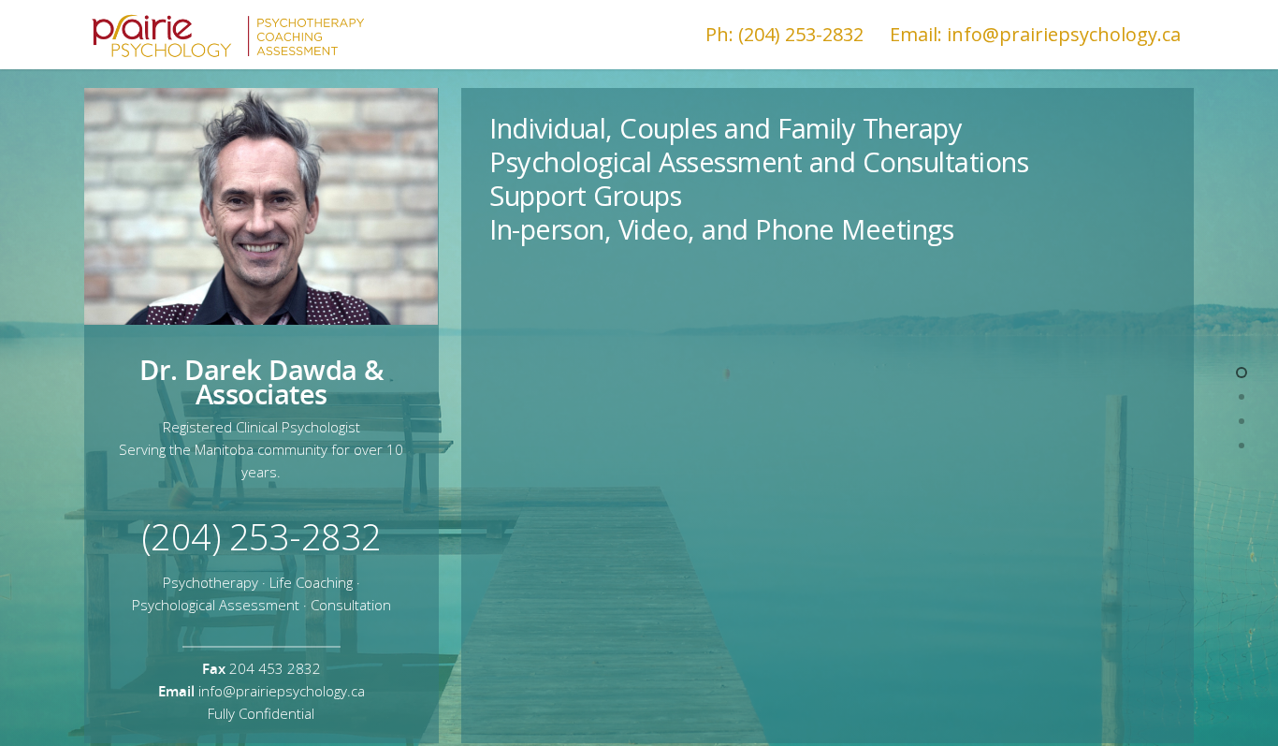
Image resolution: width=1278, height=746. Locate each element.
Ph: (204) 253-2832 (784, 34)
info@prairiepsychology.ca (281, 690)
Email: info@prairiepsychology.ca (1035, 34)
